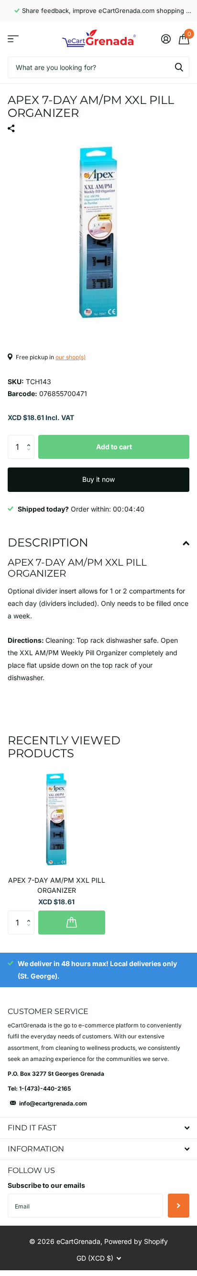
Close (98, 1127)
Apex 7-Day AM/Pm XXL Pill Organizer (56, 885)
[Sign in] (166, 38)
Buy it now (98, 479)
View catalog (13, 39)
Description (48, 542)
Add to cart (114, 447)
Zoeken (178, 67)
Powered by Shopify (136, 1241)
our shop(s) (70, 357)
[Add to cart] (71, 922)
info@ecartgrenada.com (53, 1103)
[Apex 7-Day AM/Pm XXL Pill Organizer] (56, 819)
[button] (30, 438)
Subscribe (178, 1206)
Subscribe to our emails (46, 1185)
